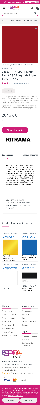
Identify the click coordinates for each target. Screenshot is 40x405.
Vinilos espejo (6, 321)
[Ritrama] (18, 139)
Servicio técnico (27, 314)
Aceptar (11, 400)
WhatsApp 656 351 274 (20, 367)
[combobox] (17, 13)
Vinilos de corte (7, 311)
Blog (23, 318)
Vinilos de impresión (9, 314)
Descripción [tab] (7, 155)
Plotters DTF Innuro (8, 332)
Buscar (35, 13)
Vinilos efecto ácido (8, 325)
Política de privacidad (29, 336)
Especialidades (8, 233)
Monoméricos (32, 21)
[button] (36, 28)
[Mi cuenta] (32, 8)
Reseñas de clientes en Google (17, 373)
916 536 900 (6, 367)
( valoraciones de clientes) (20, 83)
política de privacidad (15, 396)
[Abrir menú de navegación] (4, 8)
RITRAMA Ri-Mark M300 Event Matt (22, 65)
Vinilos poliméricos (8, 318)
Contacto (25, 325)
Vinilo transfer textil (8, 328)
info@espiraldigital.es (9, 370)
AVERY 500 (25, 264)
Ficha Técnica (8, 91)
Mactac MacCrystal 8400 (29, 233)
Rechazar (28, 400)
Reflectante (16, 233)
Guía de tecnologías (29, 321)
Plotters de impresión (9, 335)
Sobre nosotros (27, 311)
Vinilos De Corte (15, 21)
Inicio (3, 21)
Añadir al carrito (16, 130)
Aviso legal (25, 339)
